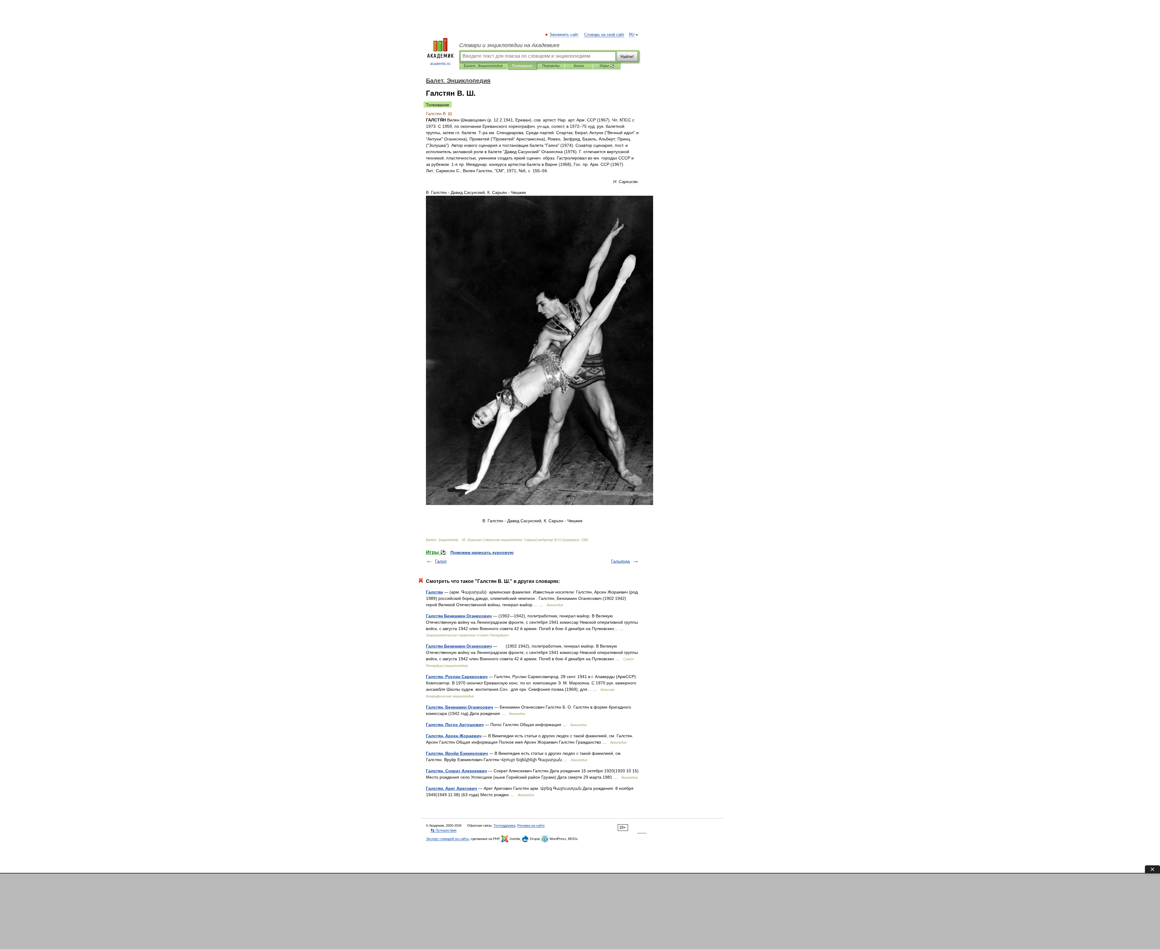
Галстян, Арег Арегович (451, 788)
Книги (579, 66)
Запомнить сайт (564, 35)
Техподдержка (504, 825)
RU (631, 35)
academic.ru (440, 64)
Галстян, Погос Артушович (455, 724)
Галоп (441, 561)
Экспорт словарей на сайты (447, 839)
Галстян (434, 592)
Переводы (551, 66)
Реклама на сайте (531, 825)
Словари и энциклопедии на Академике (509, 45)
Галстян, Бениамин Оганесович (459, 707)
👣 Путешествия (443, 830)
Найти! (627, 56)
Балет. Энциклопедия (483, 66)
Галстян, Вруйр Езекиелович (457, 753)
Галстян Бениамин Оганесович (459, 615)
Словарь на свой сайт (604, 35)
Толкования (522, 66)
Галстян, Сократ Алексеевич (456, 770)
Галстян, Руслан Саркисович (457, 676)
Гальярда (620, 561)
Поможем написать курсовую (482, 552)
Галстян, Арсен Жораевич (454, 735)
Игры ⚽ (607, 66)
